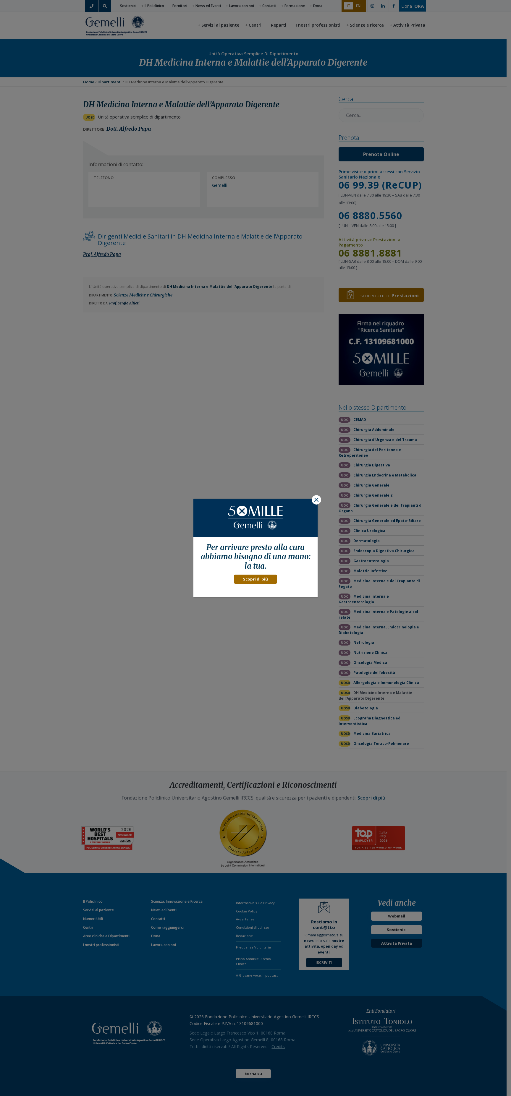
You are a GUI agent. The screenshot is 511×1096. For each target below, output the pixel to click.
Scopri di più (255, 579)
